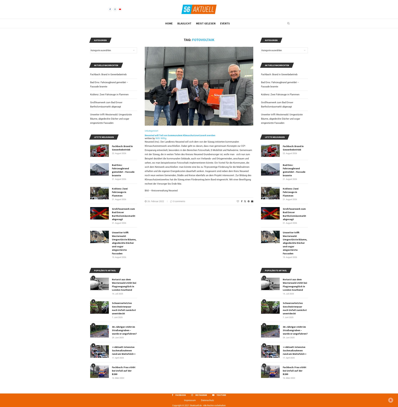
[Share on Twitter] (245, 201)
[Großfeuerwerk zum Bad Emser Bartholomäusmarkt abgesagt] (270, 213)
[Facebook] (110, 9)
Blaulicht (184, 23)
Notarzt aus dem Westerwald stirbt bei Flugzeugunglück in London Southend (295, 284)
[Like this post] (238, 201)
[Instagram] (115, 9)
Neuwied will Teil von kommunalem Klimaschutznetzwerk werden (180, 135)
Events (225, 23)
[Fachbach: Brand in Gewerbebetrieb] (270, 150)
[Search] (288, 23)
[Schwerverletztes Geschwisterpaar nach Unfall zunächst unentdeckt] (270, 307)
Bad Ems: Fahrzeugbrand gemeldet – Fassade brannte (294, 170)
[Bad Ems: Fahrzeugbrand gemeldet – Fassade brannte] (270, 169)
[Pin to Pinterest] (249, 201)
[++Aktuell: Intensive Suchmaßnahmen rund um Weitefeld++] (270, 351)
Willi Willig (160, 138)
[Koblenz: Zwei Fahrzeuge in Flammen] (270, 193)
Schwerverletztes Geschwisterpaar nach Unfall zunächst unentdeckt (295, 308)
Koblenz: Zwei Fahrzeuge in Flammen (280, 94)
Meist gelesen (205, 23)
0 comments (179, 201)
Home (169, 23)
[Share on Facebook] (241, 201)
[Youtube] (120, 9)
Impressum (190, 400)
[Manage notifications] (390, 400)
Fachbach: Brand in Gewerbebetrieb (279, 74)
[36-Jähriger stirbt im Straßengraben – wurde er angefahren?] (270, 331)
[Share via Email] (252, 201)
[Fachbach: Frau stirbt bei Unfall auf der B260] (270, 371)
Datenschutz (207, 400)
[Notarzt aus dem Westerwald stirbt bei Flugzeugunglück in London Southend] (270, 284)
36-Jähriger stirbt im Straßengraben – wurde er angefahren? (295, 330)
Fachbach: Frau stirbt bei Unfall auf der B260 (294, 371)
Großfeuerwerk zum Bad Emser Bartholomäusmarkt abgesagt (294, 214)
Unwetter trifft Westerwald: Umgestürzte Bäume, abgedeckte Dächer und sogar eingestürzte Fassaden (282, 118)
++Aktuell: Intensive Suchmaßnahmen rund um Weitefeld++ (294, 350)
